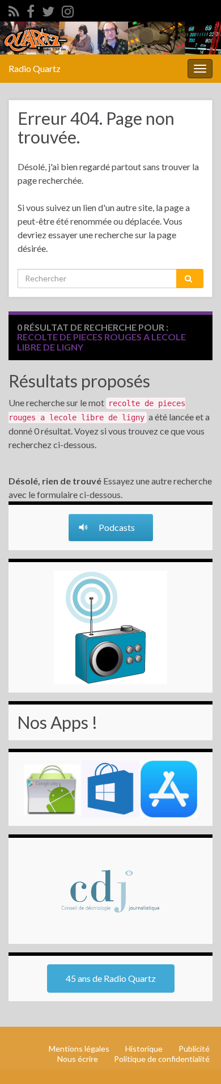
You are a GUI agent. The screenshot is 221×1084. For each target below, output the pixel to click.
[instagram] (68, 9)
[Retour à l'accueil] (110, 38)
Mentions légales (79, 1048)
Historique (144, 1048)
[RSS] (13, 9)
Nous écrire (77, 1059)
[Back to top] (195, 1058)
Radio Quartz (34, 68)
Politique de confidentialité (162, 1059)
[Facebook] (31, 9)
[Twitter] (48, 9)
